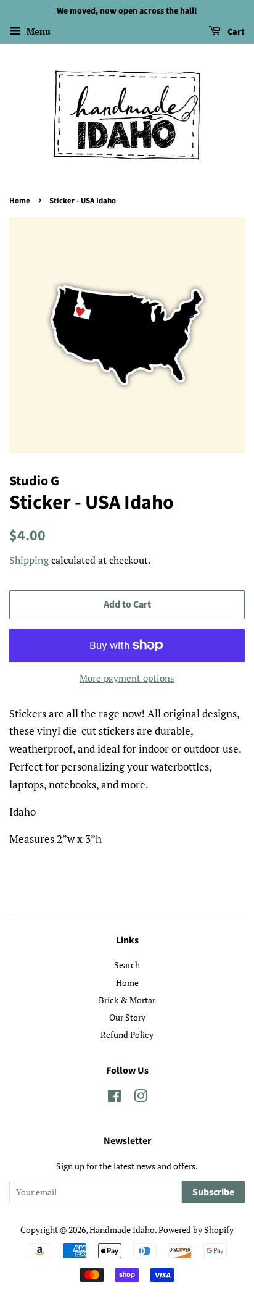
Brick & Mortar (127, 1000)
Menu (37, 31)
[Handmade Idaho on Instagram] (140, 1098)
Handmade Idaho (122, 1229)
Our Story (127, 1017)
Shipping (29, 560)
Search (127, 965)
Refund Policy (127, 1034)
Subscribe (213, 1192)
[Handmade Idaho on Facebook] (114, 1098)
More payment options (127, 678)
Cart (235, 32)
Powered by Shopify (196, 1229)
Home (19, 200)
